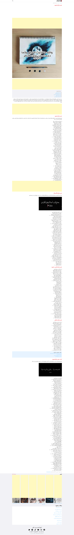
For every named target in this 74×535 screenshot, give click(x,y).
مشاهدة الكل (14, 474)
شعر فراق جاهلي (58, 95)
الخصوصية (36, 531)
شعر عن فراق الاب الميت (57, 355)
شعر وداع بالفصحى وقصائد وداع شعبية (55, 353)
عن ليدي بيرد (41, 531)
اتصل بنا (31, 531)
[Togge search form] (12, 0)
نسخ (53, 124)
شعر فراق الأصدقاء (58, 93)
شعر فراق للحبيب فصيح (57, 94)
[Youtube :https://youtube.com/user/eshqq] (38, 530)
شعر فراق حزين (59, 354)
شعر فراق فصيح (58, 92)
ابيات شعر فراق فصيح (57, 96)
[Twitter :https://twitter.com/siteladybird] (29, 530)
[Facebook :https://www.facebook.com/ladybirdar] (44, 530)
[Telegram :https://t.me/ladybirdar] (32, 530)
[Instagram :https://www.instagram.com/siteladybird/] (41, 530)
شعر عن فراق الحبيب (58, 356)
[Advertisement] (37, 12)
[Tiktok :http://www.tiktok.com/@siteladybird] (35, 530)
